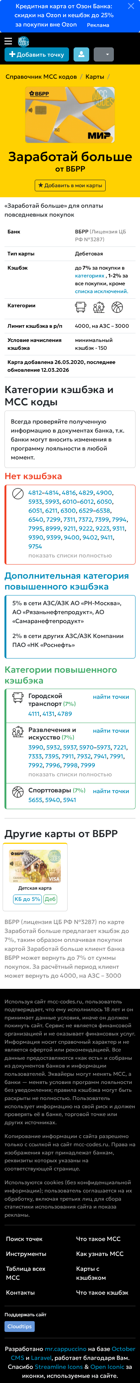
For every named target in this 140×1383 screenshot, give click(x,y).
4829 (86, 492)
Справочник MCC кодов (41, 76)
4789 (64, 713)
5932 (53, 747)
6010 (69, 501)
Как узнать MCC (100, 1253)
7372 (85, 519)
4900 (104, 492)
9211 (69, 528)
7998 (70, 765)
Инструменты (26, 1253)
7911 (68, 756)
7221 (119, 747)
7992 (35, 765)
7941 (100, 756)
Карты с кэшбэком (91, 1273)
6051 (35, 510)
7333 (35, 756)
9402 (90, 537)
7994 (119, 519)
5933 (35, 501)
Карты (94, 76)
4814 (52, 492)
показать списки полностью (70, 555)
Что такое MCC (98, 1238)
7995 (35, 528)
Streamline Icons (59, 1366)
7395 (52, 756)
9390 (35, 537)
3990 (35, 747)
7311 (69, 519)
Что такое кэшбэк (102, 1292)
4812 (35, 492)
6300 (68, 510)
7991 (116, 756)
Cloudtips (19, 1326)
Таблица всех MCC (26, 1273)
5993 (52, 501)
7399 (102, 519)
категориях (90, 275)
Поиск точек (24, 1238)
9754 (35, 546)
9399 (53, 537)
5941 (69, 800)
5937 (69, 747)
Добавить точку (39, 54)
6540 (35, 519)
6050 (104, 501)
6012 (87, 501)
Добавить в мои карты (72, 185)
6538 (103, 510)
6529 (86, 510)
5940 (52, 800)
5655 (35, 800)
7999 (88, 765)
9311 (118, 528)
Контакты (20, 1292)
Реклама (97, 25)
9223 (102, 528)
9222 (86, 528)
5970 (86, 747)
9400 (72, 537)
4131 (49, 713)
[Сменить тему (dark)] (104, 54)
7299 (53, 519)
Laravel (41, 1357)
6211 (51, 510)
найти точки (111, 696)
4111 (34, 713)
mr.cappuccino (66, 1348)
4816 (69, 492)
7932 (84, 756)
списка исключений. (101, 291)
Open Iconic (107, 1366)
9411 (106, 537)
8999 (53, 528)
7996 (53, 765)
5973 (104, 747)
